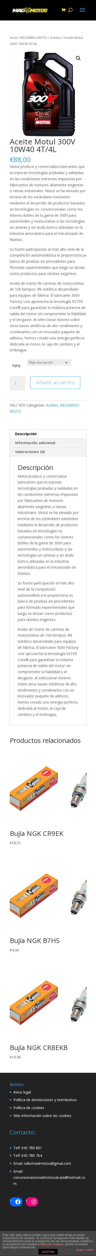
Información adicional (35, 442)
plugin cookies (85, 1249)
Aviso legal (22, 1092)
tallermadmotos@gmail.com (47, 1163)
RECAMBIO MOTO (33, 37)
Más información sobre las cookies (42, 1115)
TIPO (16, 365)
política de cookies (50, 1244)
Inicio (14, 37)
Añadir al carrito (55, 382)
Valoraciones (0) (30, 451)
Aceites (55, 37)
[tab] (48, 434)
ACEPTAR (48, 1251)
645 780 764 (32, 1155)
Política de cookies (28, 1107)
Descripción (26, 433)
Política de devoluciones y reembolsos (45, 1099)
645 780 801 (32, 1147)
